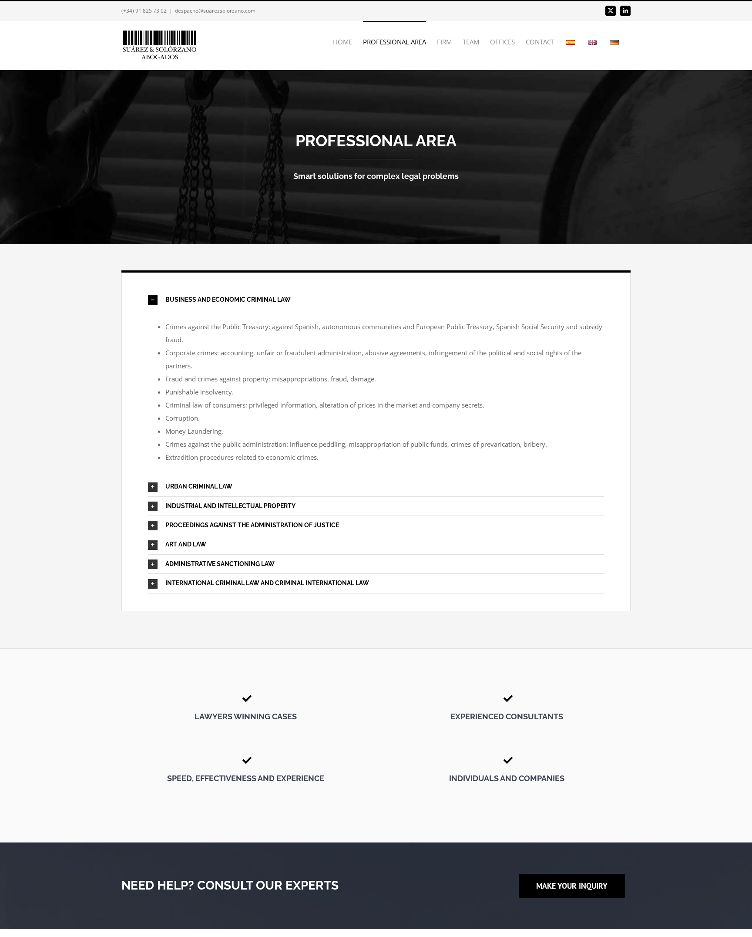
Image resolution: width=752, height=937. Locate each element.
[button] (376, 299)
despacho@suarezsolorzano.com (215, 10)
